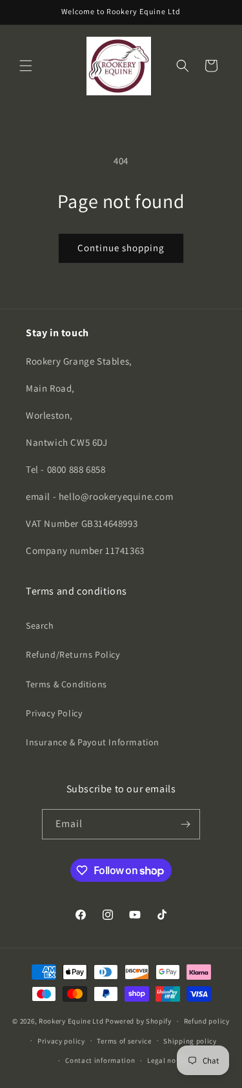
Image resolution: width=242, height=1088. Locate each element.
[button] (26, 66)
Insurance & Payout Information (92, 742)
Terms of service (124, 1040)
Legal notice (167, 1060)
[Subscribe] (185, 824)
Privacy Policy (54, 713)
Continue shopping (121, 248)
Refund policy (207, 1021)
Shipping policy (190, 1040)
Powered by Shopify (138, 1021)
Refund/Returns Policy (73, 654)
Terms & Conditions (66, 684)
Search (40, 625)
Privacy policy (61, 1040)
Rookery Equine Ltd (71, 1021)
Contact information (100, 1060)
